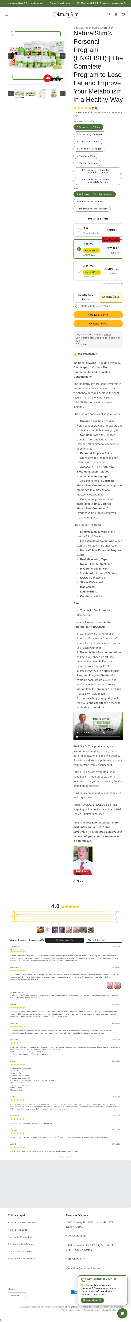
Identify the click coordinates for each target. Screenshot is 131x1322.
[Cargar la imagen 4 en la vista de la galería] (54, 93)
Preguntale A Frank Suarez (23, 1258)
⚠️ (85, 354)
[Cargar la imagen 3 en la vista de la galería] (42, 93)
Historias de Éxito (17, 1230)
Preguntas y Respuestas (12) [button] (31, 940)
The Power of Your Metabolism (94, 194)
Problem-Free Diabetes (90, 201)
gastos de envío (85, 112)
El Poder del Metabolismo (22, 1222)
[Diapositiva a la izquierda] (11, 93)
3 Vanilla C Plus (86, 156)
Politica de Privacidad (20, 1237)
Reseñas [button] (13, 940)
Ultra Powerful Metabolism (92, 208)
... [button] (70, 960)
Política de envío (91, 1310)
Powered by (60, 1307)
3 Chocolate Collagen (89, 148)
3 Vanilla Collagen (87, 163)
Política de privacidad (113, 1307)
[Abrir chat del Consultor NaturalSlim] (122, 1313)
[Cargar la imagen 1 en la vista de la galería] (19, 93)
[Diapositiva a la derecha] (63, 93)
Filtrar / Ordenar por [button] (96, 940)
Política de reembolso (91, 1307)
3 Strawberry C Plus (88, 127)
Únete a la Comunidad (20, 1251)
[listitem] (83, 860)
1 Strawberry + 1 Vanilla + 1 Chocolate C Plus (98, 180)
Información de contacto (112, 1310)
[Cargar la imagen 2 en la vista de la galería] (31, 93)
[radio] (98, 230)
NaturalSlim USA (34, 1307)
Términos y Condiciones (21, 1244)
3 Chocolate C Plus (88, 141)
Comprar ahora (98, 323)
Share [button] (80, 881)
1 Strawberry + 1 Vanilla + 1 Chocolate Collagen (98, 171)
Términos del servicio (71, 1310)
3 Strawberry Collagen (90, 134)
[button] (6, 14)
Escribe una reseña (64, 940)
